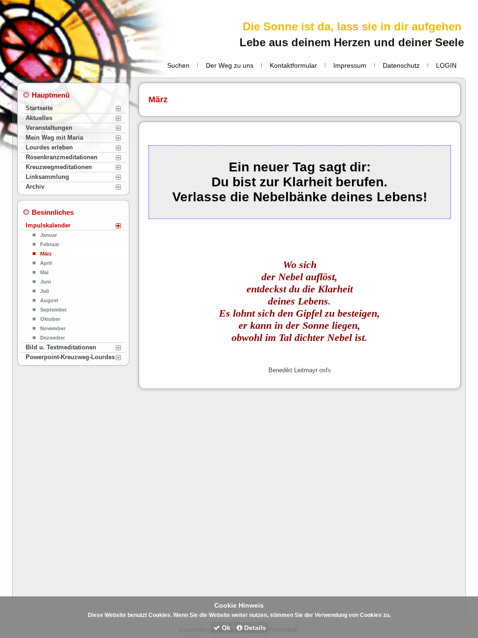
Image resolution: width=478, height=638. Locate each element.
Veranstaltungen (49, 127)
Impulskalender (48, 225)
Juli (44, 291)
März (46, 253)
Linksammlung (47, 176)
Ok (225, 627)
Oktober (50, 319)
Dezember (52, 337)
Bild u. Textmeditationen (61, 347)
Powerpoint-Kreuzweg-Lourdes (70, 357)
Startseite (39, 108)
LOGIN (446, 65)
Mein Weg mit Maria (54, 137)
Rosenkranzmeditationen (62, 157)
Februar (49, 244)
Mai (44, 272)
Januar (48, 235)
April (46, 263)
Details (254, 627)
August (49, 300)
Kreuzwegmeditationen (59, 166)
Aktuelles (39, 117)
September (53, 309)
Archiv (35, 186)
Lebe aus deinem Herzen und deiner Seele (351, 42)
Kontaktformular (293, 65)
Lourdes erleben (49, 147)
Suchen (178, 65)
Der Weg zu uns (229, 65)
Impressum (349, 65)
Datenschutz (401, 65)
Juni (45, 281)
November (52, 328)
